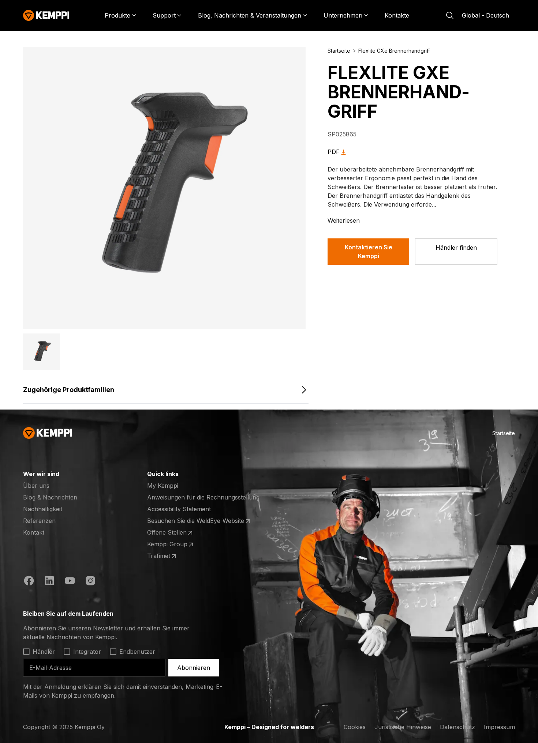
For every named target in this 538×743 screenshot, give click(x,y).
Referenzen (39, 520)
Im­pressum (499, 727)
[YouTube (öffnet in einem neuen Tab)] (70, 582)
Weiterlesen (344, 220)
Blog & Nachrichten (50, 497)
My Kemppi (162, 485)
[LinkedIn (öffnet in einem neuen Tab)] (49, 582)
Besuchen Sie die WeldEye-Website (195, 521)
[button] (41, 351)
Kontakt (33, 532)
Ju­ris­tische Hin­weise (402, 727)
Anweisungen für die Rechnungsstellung (203, 497)
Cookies (355, 727)
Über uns (36, 485)
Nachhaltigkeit (42, 509)
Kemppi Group (175, 544)
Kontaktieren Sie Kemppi (368, 252)
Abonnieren (193, 667)
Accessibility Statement (179, 509)
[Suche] (449, 15)
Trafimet (175, 556)
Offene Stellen (175, 533)
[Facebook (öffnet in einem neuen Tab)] (29, 582)
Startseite (339, 51)
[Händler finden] (456, 251)
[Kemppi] (46, 15)
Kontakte (397, 15)
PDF (334, 151)
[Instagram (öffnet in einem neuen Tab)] (90, 582)
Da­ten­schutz (457, 727)
